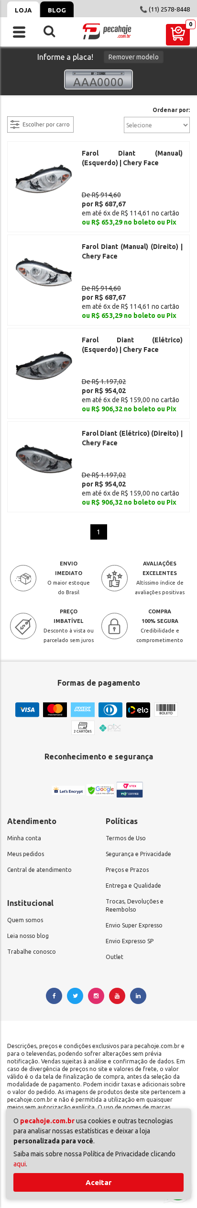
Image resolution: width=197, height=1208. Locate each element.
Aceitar (98, 1182)
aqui (19, 1164)
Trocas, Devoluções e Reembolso (135, 905)
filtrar (16, 110)
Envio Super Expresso (134, 925)
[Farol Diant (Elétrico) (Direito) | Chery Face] (43, 458)
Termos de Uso (126, 838)
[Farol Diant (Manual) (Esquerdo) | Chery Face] (43, 178)
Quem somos (25, 920)
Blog (57, 10)
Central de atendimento (39, 870)
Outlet (114, 957)
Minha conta (24, 838)
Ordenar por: (171, 110)
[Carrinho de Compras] (178, 34)
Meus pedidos (25, 854)
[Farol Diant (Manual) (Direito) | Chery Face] (43, 271)
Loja (23, 10)
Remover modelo (134, 57)
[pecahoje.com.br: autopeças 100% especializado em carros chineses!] (106, 31)
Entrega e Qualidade (133, 885)
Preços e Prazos (127, 870)
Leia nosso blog (28, 936)
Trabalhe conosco (31, 951)
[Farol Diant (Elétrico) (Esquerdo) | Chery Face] (43, 365)
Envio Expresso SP (129, 941)
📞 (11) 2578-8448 (165, 9)
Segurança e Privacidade (138, 854)
